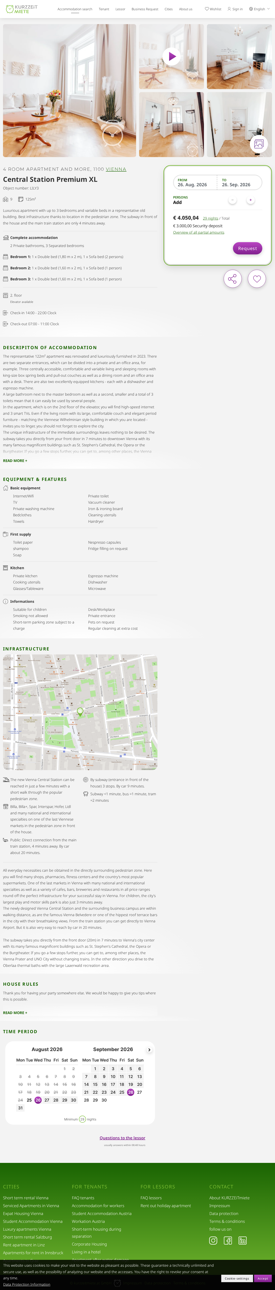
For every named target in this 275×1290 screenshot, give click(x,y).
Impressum (219, 1205)
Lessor (120, 9)
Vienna (116, 169)
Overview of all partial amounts (198, 232)
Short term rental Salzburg (27, 1237)
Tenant (104, 9)
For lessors (158, 1186)
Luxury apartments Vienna (27, 1229)
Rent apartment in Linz (24, 1245)
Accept (263, 1278)
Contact (221, 1186)
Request (247, 248)
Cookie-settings (237, 1278)
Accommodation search (75, 9)
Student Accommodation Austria (102, 1213)
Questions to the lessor (122, 1138)
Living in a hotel (86, 1252)
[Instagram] (213, 1240)
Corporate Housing (89, 1244)
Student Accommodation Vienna (33, 1221)
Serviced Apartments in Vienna (31, 1205)
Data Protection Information (26, 1284)
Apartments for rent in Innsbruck (33, 1252)
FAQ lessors (151, 1198)
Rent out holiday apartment (166, 1205)
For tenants (90, 1186)
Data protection (223, 1213)
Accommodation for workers (98, 1205)
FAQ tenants (83, 1198)
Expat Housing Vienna (23, 1213)
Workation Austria (88, 1221)
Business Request (145, 9)
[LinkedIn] (243, 1240)
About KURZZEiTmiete (229, 1198)
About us (185, 9)
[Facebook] (228, 1240)
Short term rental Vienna (26, 1198)
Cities (169, 9)
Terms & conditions (227, 1221)
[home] (21, 9)
